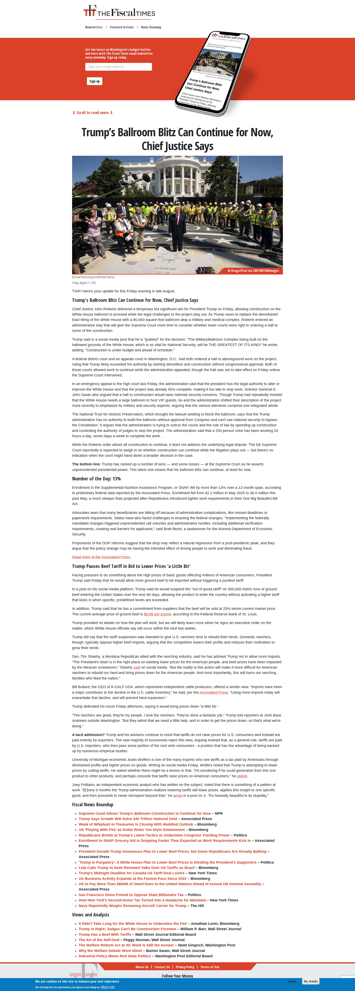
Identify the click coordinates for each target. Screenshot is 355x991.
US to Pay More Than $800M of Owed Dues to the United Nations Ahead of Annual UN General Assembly (170, 884)
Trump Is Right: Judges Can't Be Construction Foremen (127, 929)
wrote (177, 796)
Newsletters (94, 27)
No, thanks (311, 981)
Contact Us (162, 966)
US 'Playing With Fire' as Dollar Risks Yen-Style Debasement (132, 830)
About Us (142, 966)
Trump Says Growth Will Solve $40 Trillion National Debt (128, 819)
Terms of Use (209, 966)
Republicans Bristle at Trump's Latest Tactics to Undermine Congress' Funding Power (154, 835)
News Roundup (151, 27)
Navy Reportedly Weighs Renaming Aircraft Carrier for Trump (132, 906)
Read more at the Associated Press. (101, 557)
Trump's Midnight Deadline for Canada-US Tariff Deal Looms (131, 873)
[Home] (123, 10)
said (137, 667)
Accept (292, 981)
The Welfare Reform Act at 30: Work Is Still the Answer (126, 945)
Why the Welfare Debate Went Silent (110, 951)
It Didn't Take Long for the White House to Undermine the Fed (133, 924)
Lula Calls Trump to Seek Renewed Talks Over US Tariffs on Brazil (137, 868)
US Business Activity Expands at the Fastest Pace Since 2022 (133, 879)
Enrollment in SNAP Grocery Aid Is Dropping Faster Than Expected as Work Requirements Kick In (165, 841)
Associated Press (213, 692)
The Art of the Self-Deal (99, 940)
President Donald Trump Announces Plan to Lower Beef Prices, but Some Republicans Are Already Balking (172, 851)
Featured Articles (122, 27)
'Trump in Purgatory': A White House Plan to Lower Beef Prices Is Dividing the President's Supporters (168, 862)
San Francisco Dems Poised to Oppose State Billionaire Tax (131, 895)
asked (242, 776)
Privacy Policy (185, 966)
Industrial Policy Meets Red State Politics (115, 956)
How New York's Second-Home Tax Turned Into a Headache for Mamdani (142, 900)
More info (108, 987)
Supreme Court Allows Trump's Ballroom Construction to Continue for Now (145, 813)
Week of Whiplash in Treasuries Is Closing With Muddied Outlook (136, 824)
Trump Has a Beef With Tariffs (105, 934)
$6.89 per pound (157, 614)
